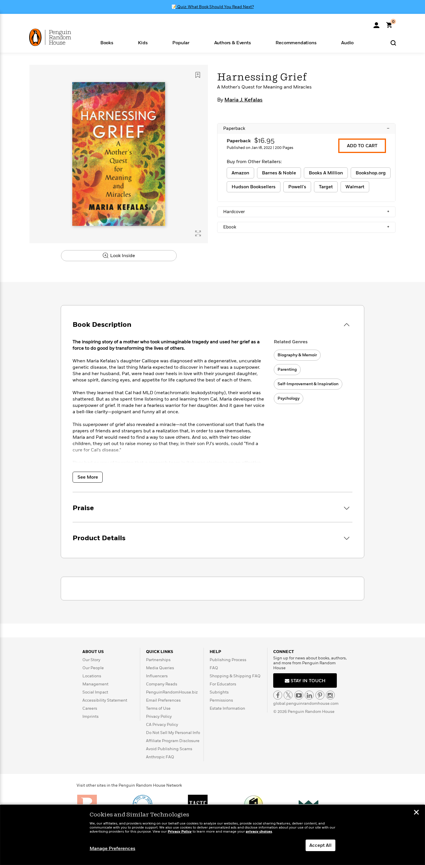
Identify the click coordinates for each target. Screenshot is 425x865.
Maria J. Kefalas (243, 100)
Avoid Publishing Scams (169, 749)
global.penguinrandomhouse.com (306, 703)
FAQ (214, 668)
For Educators (223, 684)
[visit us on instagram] (330, 695)
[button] (107, 42)
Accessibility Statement (104, 700)
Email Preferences (163, 700)
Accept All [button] (320, 845)
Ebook (306, 227)
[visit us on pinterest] (319, 695)
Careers (89, 708)
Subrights (219, 692)
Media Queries (160, 668)
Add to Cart (362, 146)
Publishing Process (228, 660)
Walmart (354, 187)
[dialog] (212, 835)
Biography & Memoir (297, 355)
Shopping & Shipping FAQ (235, 676)
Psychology (289, 398)
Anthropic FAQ (160, 757)
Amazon (240, 173)
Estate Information (227, 708)
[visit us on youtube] (298, 695)
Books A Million (326, 173)
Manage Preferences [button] (112, 848)
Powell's (297, 187)
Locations (91, 676)
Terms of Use (158, 708)
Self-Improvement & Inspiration (308, 384)
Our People (93, 668)
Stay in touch (307, 681)
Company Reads (161, 684)
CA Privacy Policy (162, 724)
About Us (93, 651)
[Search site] (393, 42)
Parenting (287, 369)
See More (87, 477)
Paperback (306, 128)
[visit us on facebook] (277, 695)
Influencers (157, 676)
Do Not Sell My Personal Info (173, 732)
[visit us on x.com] (288, 695)
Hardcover (306, 212)
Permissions (221, 700)
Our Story (91, 660)
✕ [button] (416, 813)
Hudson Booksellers (254, 187)
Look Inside (122, 255)
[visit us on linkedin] (309, 695)
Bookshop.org (371, 173)
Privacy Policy (159, 716)
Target (326, 187)
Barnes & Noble (279, 173)
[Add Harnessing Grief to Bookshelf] (198, 75)
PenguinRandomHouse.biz (172, 692)
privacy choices (259, 831)
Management (95, 684)
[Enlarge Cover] (198, 233)
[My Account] (376, 23)
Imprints (90, 716)
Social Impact (95, 692)
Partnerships (158, 660)
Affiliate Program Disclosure (172, 741)
